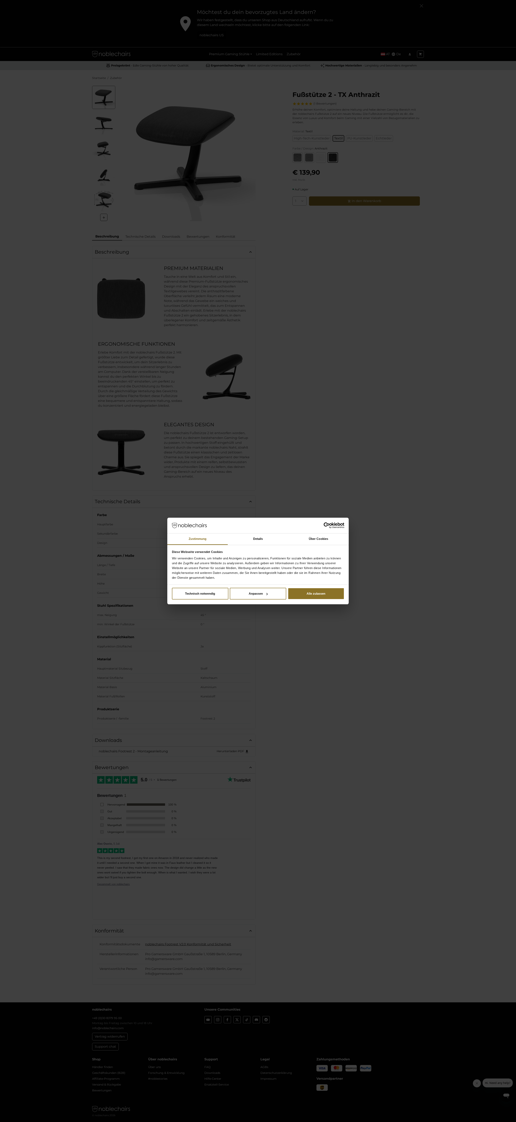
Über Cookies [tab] (318, 538)
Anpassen (256, 593)
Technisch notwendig (200, 593)
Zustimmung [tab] (198, 538)
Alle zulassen (316, 593)
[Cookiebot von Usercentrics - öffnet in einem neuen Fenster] (326, 526)
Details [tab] (258, 538)
